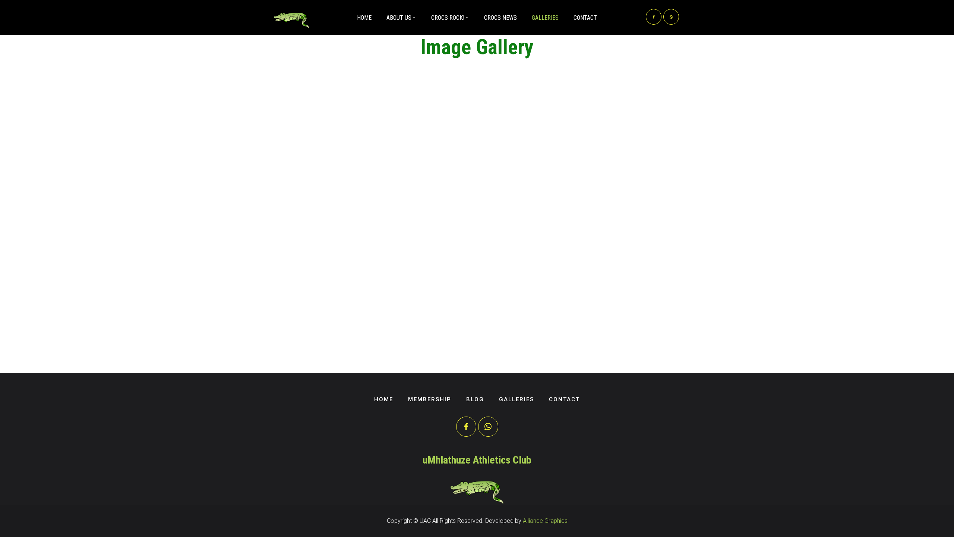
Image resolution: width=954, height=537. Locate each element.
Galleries (545, 17)
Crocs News (500, 17)
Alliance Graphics (545, 520)
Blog (475, 399)
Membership (429, 399)
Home (364, 17)
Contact (585, 17)
